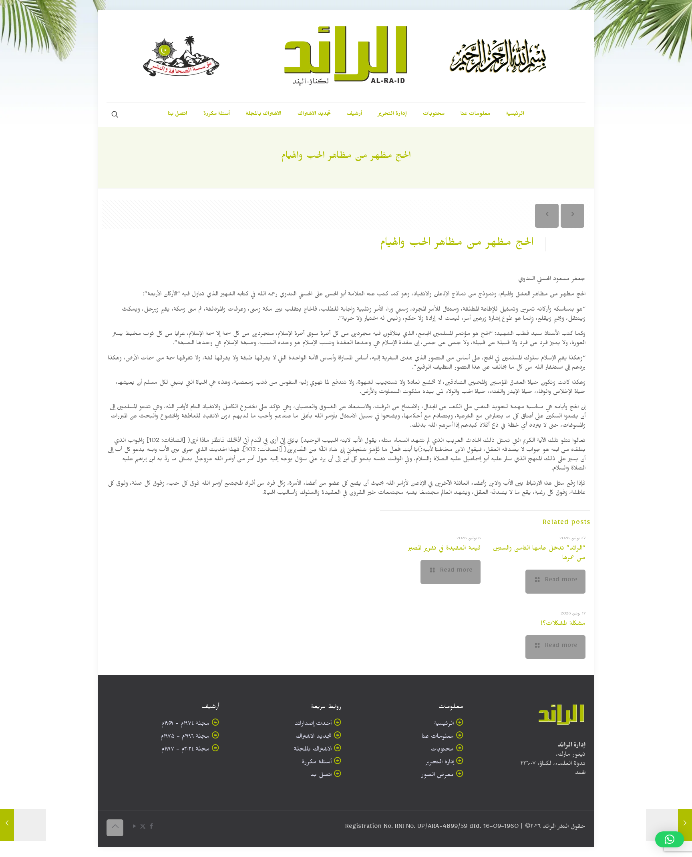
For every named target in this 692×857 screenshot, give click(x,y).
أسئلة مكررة (317, 763)
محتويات (442, 750)
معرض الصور (437, 776)
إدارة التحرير (439, 763)
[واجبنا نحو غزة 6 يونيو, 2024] (669, 825)
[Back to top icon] (115, 827)
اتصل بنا (321, 776)
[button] (669, 839)
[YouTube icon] (134, 828)
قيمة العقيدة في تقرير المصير (444, 549)
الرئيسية (444, 725)
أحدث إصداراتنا (313, 725)
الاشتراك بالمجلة (313, 750)
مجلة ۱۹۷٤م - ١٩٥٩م (185, 725)
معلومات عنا (438, 737)
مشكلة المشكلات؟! (563, 624)
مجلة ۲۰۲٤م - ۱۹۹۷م (185, 750)
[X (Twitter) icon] (143, 828)
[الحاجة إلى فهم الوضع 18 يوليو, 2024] (23, 825)
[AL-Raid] (346, 56)
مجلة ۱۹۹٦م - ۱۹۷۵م (185, 737)
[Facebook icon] (151, 828)
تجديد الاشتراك (314, 737)
